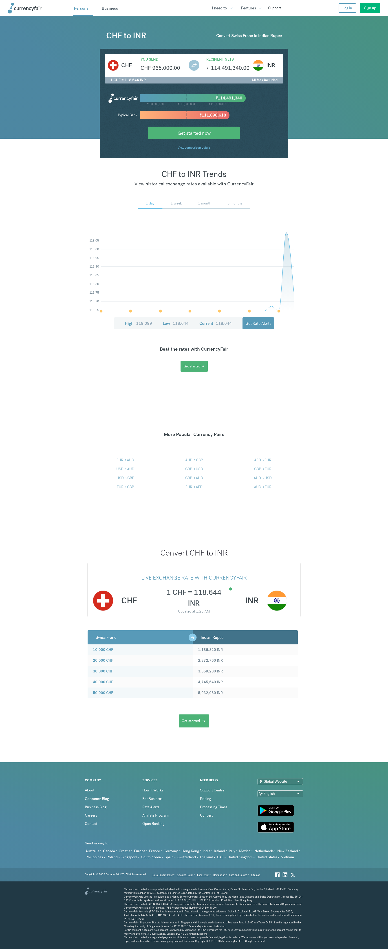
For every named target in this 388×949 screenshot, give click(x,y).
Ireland (219, 851)
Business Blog (95, 807)
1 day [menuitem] (150, 203)
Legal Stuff (203, 875)
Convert (206, 815)
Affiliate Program (155, 815)
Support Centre (212, 790)
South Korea (151, 857)
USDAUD (125, 469)
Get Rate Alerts (258, 323)
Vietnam (287, 857)
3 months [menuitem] (234, 203)
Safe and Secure (238, 875)
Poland (112, 857)
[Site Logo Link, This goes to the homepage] (39, 8)
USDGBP (125, 478)
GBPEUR (262, 469)
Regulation (219, 875)
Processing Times (213, 807)
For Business (152, 798)
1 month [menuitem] (204, 203)
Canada (109, 851)
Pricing (205, 798)
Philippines (94, 857)
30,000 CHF (103, 671)
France (154, 851)
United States (266, 857)
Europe (139, 851)
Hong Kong (190, 851)
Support (274, 8)
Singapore (129, 857)
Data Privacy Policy (163, 875)
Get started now (194, 133)
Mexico (245, 851)
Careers (91, 815)
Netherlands (263, 851)
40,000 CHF (103, 682)
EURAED (194, 487)
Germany (171, 851)
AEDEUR (262, 460)
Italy (232, 851)
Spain (169, 857)
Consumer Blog (97, 798)
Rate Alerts (150, 807)
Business (110, 8)
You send (149, 59)
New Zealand (287, 851)
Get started (194, 366)
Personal (82, 8)
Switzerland (186, 857)
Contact (91, 823)
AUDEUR (262, 487)
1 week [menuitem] (176, 203)
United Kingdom (240, 857)
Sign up (370, 8)
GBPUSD (194, 469)
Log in (347, 8)
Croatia (124, 851)
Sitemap (255, 875)
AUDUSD (263, 478)
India (206, 851)
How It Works (152, 790)
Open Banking (153, 823)
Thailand (206, 857)
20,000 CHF (103, 660)
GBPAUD (194, 478)
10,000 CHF (103, 649)
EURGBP (125, 487)
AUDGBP (194, 460)
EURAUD (125, 460)
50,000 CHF (103, 692)
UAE (220, 857)
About (89, 790)
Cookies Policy (185, 875)
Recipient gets (220, 59)
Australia (92, 851)
